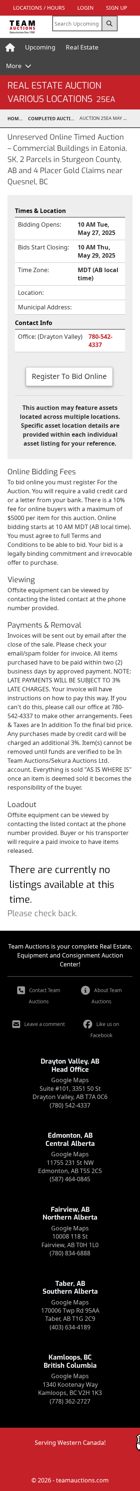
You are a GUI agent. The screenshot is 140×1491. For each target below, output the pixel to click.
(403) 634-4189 (70, 1327)
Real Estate (82, 47)
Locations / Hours (39, 7)
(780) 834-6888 (70, 1253)
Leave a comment (44, 1024)
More (14, 65)
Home (14, 118)
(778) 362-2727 (70, 1401)
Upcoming (40, 47)
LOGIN (85, 7)
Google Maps (70, 1080)
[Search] (110, 23)
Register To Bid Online (69, 376)
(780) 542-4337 (70, 1105)
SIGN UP (116, 7)
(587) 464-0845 (70, 1179)
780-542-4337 (100, 340)
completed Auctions (54, 118)
